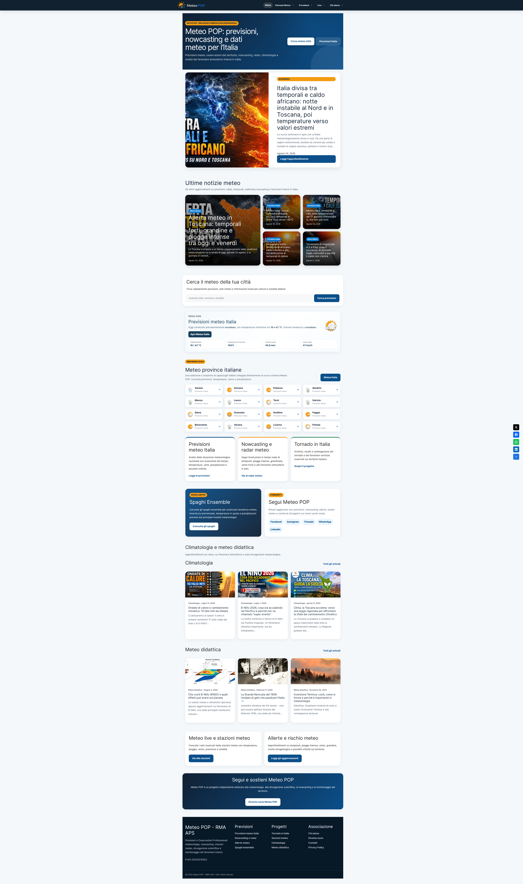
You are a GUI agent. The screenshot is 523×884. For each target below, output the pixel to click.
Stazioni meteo (280, 838)
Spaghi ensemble (244, 847)
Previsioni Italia (328, 41)
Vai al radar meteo (251, 475)
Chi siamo (335, 5)
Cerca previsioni (326, 298)
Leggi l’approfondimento (294, 159)
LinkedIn (275, 529)
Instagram (293, 521)
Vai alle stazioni (201, 758)
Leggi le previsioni (199, 475)
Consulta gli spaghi (204, 526)
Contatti (312, 842)
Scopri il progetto (304, 466)
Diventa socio (315, 838)
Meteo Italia (330, 377)
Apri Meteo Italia (199, 334)
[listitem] (204, 389)
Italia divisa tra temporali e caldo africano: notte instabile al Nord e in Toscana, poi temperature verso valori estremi (305, 107)
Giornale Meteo (283, 5)
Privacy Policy (316, 847)
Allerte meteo (242, 842)
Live (319, 5)
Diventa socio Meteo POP (263, 802)
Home (268, 5)
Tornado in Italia (280, 833)
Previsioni (304, 5)
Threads (309, 521)
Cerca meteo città (301, 41)
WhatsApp (325, 521)
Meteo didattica (280, 847)
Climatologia (278, 842)
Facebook (276, 521)
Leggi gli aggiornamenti (284, 758)
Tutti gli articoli (331, 564)
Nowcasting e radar (246, 838)
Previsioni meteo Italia (247, 833)
